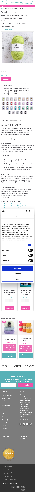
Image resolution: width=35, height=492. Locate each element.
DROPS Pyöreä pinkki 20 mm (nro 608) (9, 292)
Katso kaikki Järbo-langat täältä (13, 204)
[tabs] (6, 2)
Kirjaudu (26, 385)
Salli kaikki (17, 268)
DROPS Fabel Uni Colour (25, 340)
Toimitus (4, 402)
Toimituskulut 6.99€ (7, 365)
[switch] (30, 250)
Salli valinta (17, 273)
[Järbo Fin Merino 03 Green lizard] (17, 47)
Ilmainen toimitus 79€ (18, 365)
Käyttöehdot (7, 476)
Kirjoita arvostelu (28, 72)
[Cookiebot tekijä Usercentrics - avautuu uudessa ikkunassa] (25, 211)
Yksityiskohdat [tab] (17, 216)
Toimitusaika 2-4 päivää (30, 365)
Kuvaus (5, 120)
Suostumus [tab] (6, 216)
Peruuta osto (6, 405)
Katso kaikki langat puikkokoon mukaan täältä (17, 207)
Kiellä (17, 279)
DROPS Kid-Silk (9, 339)
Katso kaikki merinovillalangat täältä (15, 206)
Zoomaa (18, 66)
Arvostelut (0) (15, 120)
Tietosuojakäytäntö (10, 479)
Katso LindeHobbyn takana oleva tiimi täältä (25, 418)
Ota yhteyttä (7, 473)
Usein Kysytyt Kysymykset (6, 399)
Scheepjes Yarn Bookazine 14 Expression (25, 292)
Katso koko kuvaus (6, 29)
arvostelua (15, 72)
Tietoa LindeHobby (7, 395)
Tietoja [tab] (29, 216)
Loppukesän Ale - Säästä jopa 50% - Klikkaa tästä (12, 6)
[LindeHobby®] (17, 2)
